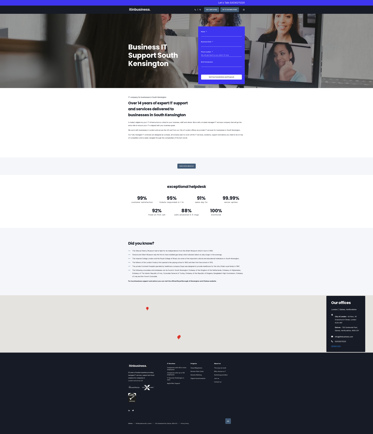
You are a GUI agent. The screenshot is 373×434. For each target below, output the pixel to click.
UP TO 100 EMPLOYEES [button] (229, 9)
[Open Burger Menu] (244, 9)
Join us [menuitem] (216, 378)
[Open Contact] (195, 9)
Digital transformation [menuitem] (198, 378)
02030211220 (340, 341)
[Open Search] (200, 9)
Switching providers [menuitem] (221, 375)
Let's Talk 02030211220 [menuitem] (231, 3)
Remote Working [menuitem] (196, 375)
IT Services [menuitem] (171, 364)
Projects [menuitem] (194, 364)
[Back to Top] (228, 421)
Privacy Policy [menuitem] (185, 423)
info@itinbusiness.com (344, 337)
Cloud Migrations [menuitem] (196, 368)
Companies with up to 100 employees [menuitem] (176, 374)
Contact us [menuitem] (217, 382)
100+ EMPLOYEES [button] (211, 9)
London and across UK (135, 380)
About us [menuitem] (217, 364)
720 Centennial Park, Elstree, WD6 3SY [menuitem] (166, 423)
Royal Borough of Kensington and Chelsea (193, 281)
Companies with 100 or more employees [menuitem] (176, 368)
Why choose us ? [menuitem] (220, 371)
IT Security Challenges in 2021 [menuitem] (175, 379)
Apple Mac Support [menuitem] (173, 383)
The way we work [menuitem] (220, 368)
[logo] (138, 366)
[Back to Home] (140, 10)
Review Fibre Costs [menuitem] (197, 371)
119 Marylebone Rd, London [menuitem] (144, 423)
